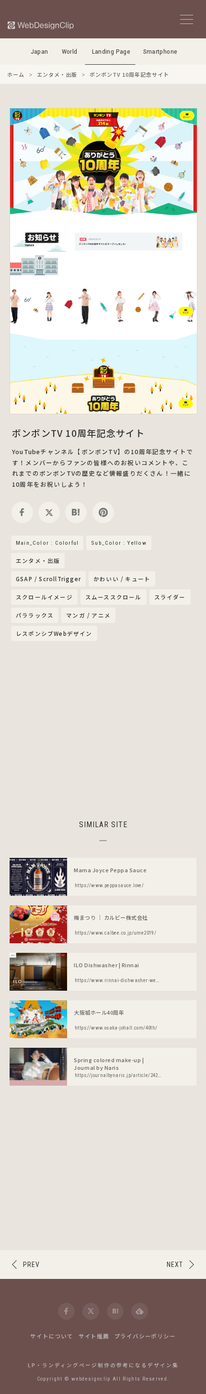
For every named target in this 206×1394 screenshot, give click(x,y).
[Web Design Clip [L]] (41, 25)
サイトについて (51, 1336)
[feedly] (139, 1311)
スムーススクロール (113, 597)
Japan (39, 51)
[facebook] (22, 512)
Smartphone (160, 51)
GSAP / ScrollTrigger (48, 579)
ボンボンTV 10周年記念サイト (78, 432)
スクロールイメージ (44, 597)
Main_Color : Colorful (47, 542)
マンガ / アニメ (88, 615)
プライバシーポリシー (145, 1336)
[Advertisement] (103, 729)
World (70, 51)
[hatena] (76, 512)
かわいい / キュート (121, 579)
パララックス (35, 615)
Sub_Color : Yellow (119, 542)
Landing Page (111, 51)
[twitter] (49, 512)
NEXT (175, 1264)
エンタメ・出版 (38, 561)
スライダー (170, 597)
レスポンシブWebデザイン (54, 633)
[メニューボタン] (186, 19)
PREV (31, 1264)
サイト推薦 (94, 1336)
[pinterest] (103, 512)
